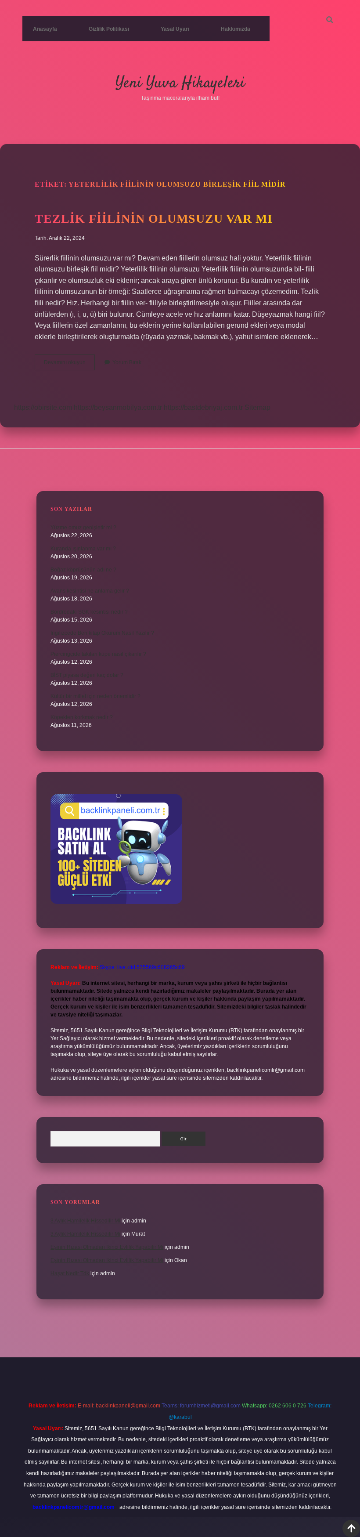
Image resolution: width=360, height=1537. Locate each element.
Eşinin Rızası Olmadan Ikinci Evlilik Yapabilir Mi (106, 1247)
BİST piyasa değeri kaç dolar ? (86, 675)
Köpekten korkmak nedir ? (81, 717)
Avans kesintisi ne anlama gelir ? (89, 591)
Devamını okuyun (69, 364)
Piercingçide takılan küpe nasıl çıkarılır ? (98, 654)
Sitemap (257, 407)
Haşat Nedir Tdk (69, 1273)
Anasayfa (45, 29)
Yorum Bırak (126, 362)
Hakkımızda (235, 29)
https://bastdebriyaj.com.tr (203, 407)
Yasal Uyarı (175, 29)
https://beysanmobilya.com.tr (118, 407)
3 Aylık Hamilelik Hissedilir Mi (85, 1221)
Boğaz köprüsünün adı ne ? (83, 570)
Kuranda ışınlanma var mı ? (83, 549)
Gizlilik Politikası (109, 29)
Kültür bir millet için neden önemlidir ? (95, 696)
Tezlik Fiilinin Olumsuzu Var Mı (154, 218)
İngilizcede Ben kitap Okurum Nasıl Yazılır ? (102, 633)
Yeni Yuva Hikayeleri (180, 83)
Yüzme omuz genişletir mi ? (83, 527)
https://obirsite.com (43, 407)
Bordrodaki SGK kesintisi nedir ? (89, 612)
